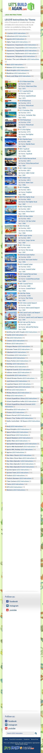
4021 (29, 209)
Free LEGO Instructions (15, 739)
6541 (29, 305)
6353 (29, 267)
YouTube (13, 610)
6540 (29, 295)
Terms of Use (34, 739)
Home (6, 739)
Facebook (14, 601)
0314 (29, 103)
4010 (29, 161)
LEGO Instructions (13, 15)
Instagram (14, 606)
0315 (29, 113)
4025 (29, 228)
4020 (29, 199)
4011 (29, 170)
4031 (29, 247)
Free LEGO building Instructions (21, 6)
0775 (29, 132)
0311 (29, 93)
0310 (29, 84)
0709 (29, 122)
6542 (29, 315)
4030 (29, 238)
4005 (29, 151)
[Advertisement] (21, 513)
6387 (29, 276)
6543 (29, 324)
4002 (29, 141)
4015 (29, 190)
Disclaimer (27, 739)
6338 (29, 257)
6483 (29, 286)
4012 (29, 180)
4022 (29, 218)
